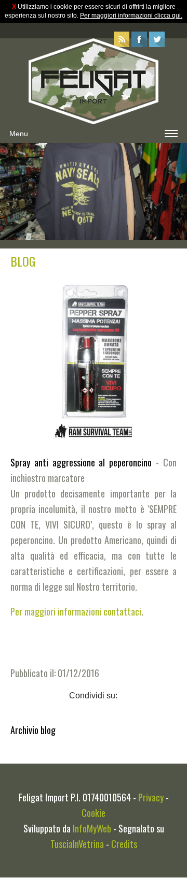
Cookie (93, 813)
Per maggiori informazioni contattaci (75, 611)
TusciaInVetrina (77, 844)
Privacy (151, 797)
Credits (124, 844)
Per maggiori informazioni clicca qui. (131, 15)
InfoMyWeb (92, 828)
